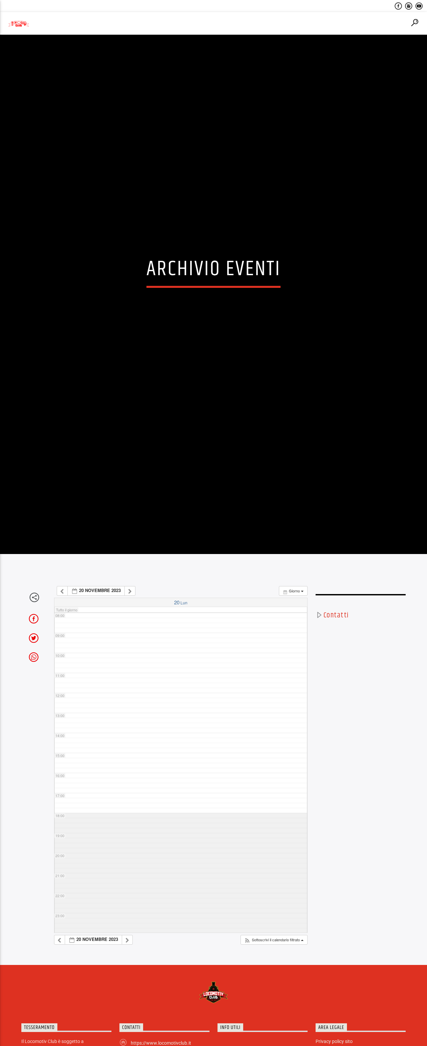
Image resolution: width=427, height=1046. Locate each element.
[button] (274, 987)
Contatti (336, 663)
